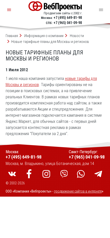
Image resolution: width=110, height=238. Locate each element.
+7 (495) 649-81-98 (67, 18)
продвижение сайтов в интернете (78, 191)
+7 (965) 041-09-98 (67, 23)
